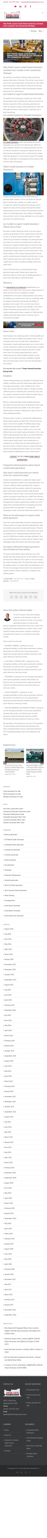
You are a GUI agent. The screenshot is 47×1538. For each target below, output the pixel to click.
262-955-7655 (14, 2)
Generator (8, 870)
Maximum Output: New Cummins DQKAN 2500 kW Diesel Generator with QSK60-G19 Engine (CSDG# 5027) (22, 1341)
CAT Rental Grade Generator (14, 840)
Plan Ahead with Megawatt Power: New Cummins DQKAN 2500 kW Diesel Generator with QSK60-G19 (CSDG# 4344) (22, 1331)
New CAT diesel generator (14, 885)
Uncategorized (10, 901)
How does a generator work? (13, 809)
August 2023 (9, 1061)
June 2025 (8, 995)
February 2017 (10, 1300)
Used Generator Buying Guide (35, 1439)
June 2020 (8, 1188)
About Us (8, 1435)
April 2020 (8, 1198)
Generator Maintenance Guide (13, 814)
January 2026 (9, 959)
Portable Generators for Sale (13, 797)
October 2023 (9, 1051)
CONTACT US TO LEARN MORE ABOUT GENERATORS (25, 458)
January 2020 (9, 1214)
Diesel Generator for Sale (12, 794)
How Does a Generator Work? (34, 1447)
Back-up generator (11, 835)
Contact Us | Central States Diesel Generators (11, 1443)
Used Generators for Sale (12, 791)
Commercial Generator (12, 850)
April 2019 (8, 1229)
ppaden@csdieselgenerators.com (32, 2)
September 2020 (10, 1178)
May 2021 (8, 1152)
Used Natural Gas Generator (14, 916)
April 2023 (8, 1076)
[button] (5, 763)
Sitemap (7, 1451)
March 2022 (9, 1137)
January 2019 (9, 1244)
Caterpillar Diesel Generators (33, 1431)
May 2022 (8, 1132)
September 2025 (10, 980)
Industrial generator (11, 880)
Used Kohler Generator (12, 911)
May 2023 (8, 1071)
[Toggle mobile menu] (42, 13)
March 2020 (9, 1203)
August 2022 (9, 1117)
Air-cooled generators (10, 142)
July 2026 (8, 934)
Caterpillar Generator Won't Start (14, 817)
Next (40, 31)
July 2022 (8, 1122)
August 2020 (9, 1183)
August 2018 (9, 1249)
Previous (34, 31)
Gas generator (9, 865)
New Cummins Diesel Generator (16, 891)
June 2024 (8, 1021)
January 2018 (9, 1274)
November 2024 (10, 1010)
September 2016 (10, 1315)
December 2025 (10, 965)
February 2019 (10, 1239)
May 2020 (8, 1193)
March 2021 (9, 1163)
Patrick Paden (9, 579)
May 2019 (8, 1224)
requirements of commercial (16, 287)
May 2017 (8, 1285)
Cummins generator (11, 855)
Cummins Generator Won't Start (14, 820)
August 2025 (9, 985)
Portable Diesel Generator (32, 1455)
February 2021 (10, 1168)
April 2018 (8, 1264)
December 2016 (10, 1310)
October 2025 (9, 975)
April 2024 (8, 1031)
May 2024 (8, 1026)
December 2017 (10, 1279)
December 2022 (10, 1097)
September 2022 (10, 1112)
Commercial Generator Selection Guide (16, 812)
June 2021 (8, 1147)
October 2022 (9, 1107)
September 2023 (10, 1056)
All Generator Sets (33, 1390)
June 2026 (8, 939)
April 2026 (8, 949)
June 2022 (8, 1127)
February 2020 (10, 1208)
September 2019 (10, 1219)
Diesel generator (10, 860)
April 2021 (8, 1158)
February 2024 (10, 1041)
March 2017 (9, 1295)
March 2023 (9, 1081)
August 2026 (9, 929)
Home (7, 1430)
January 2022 (9, 1142)
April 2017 (8, 1290)
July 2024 (8, 1015)
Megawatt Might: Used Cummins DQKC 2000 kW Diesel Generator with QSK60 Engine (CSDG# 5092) (34, 769)
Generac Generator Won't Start (13, 823)
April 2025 (8, 1000)
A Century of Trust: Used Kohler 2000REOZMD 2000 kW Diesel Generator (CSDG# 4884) (12, 768)
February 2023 (10, 1086)
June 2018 (8, 1254)
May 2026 (8, 944)
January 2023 (9, 1092)
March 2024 (9, 1036)
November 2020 (10, 1173)
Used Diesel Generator (12, 906)
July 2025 (8, 990)
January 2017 (9, 1305)
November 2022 (10, 1102)
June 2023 (8, 1066)
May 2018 (8, 1259)
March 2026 (9, 954)
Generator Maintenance (13, 875)
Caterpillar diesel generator (14, 845)
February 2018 (10, 1269)
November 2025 (10, 970)
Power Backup (9, 896)
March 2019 (9, 1234)
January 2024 (9, 1046)
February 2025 (10, 1005)
